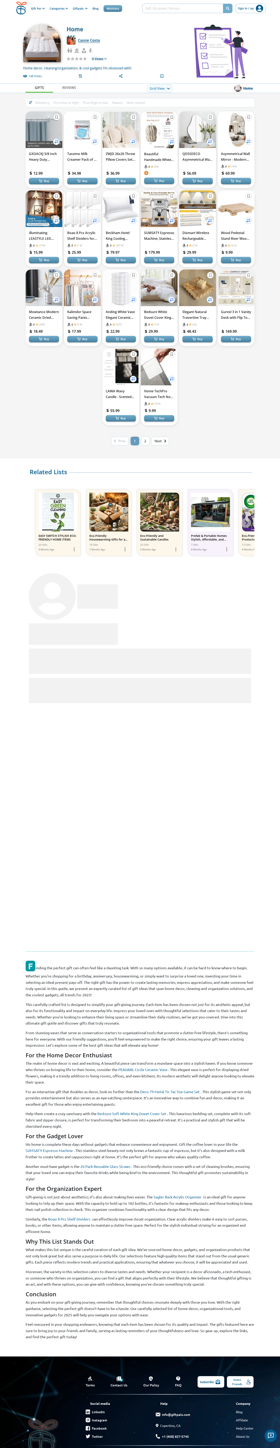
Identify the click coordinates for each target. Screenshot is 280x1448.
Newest (117, 103)
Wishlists (113, 8)
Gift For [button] (36, 8)
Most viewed (136, 103)
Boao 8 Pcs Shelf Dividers (69, 1219)
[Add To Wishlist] (56, 141)
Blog (95, 8)
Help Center (245, 1428)
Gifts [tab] (39, 87)
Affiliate (242, 1420)
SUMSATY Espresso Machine (49, 1150)
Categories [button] (57, 8)
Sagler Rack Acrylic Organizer (177, 1197)
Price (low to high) (66, 103)
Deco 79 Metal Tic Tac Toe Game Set (170, 1091)
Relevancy (42, 103)
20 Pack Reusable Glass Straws (105, 1166)
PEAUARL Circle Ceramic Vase (142, 1069)
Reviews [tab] (69, 87)
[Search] (227, 8)
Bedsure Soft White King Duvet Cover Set (131, 1113)
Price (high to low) (95, 103)
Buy (46, 181)
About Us (242, 1436)
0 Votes (97, 59)
